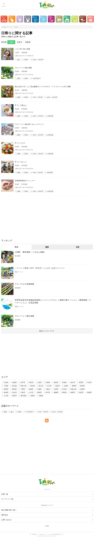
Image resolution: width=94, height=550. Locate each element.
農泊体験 (18, 256)
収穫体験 (24, 52)
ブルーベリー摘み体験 (23, 68)
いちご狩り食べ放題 (22, 49)
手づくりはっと (21, 162)
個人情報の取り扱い (9, 510)
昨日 (16, 247)
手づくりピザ (20, 143)
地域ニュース (19, 306)
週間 (47, 247)
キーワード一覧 (7, 499)
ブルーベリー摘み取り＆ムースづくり (29, 124)
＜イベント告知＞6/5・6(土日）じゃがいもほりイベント (40, 268)
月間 (77, 247)
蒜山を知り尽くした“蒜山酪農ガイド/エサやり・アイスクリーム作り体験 (43, 86)
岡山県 (17, 90)
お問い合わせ (6, 520)
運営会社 (4, 515)
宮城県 (17, 71)
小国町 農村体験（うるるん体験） (30, 252)
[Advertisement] (47, 219)
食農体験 (24, 90)
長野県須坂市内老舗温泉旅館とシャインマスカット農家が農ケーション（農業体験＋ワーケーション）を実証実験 (53, 301)
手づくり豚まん (21, 105)
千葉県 (17, 52)
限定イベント (19, 272)
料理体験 (24, 109)
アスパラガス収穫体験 (24, 284)
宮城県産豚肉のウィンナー (25, 181)
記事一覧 (4, 494)
